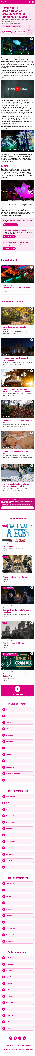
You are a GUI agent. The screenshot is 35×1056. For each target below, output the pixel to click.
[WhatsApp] (10, 1038)
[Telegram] (15, 1038)
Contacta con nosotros (26, 1049)
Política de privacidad (24, 1045)
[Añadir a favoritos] (31, 38)
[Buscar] (25, 2)
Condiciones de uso (10, 1045)
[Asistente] (22, 2)
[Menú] (33, 2)
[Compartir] (29, 2)
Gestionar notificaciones (9, 1049)
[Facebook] (19, 1038)
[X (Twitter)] (24, 1038)
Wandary (10, 1052)
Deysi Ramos (17, 23)
